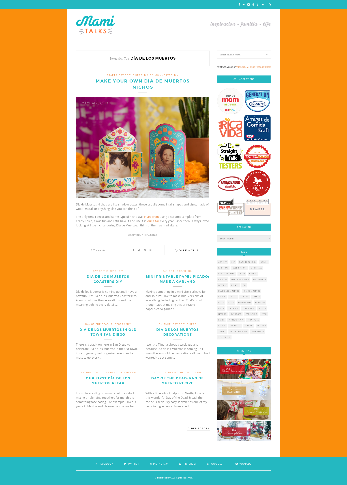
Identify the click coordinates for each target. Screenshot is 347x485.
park (264, 314)
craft (242, 274)
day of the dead (130, 75)
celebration (239, 268)
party (221, 320)
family (256, 297)
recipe (221, 326)
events (244, 297)
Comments (98, 250)
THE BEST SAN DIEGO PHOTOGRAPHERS (253, 67)
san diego (235, 326)
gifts (231, 303)
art (233, 262)
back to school (247, 262)
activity (222, 262)
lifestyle (233, 308)
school (249, 326)
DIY (176, 75)
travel (222, 331)
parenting (251, 314)
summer (261, 326)
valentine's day (238, 331)
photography (121, 324)
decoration (127, 372)
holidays (260, 303)
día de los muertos (158, 75)
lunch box (248, 308)
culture (165, 324)
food (197, 372)
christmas (256, 268)
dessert (222, 285)
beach (263, 262)
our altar (153, 221)
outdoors (236, 314)
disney (234, 285)
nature (222, 314)
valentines (258, 331)
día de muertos (251, 291)
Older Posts (197, 428)
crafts (112, 75)
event (233, 297)
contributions (226, 274)
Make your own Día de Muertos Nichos (143, 84)
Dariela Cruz (188, 250)
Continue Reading (142, 235)
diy (244, 285)
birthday (223, 268)
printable (253, 320)
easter (222, 297)
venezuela (224, 337)
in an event (151, 217)
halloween (244, 303)
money (262, 308)
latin (221, 308)
